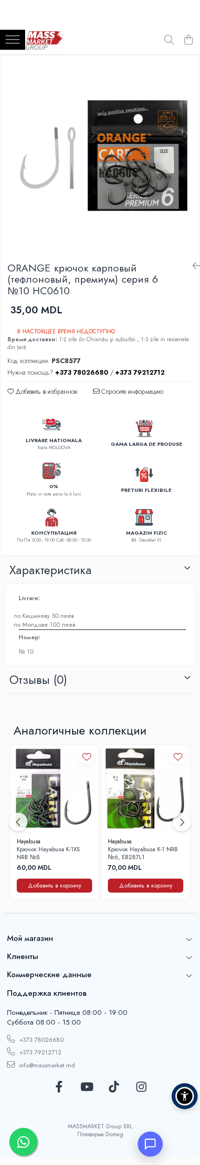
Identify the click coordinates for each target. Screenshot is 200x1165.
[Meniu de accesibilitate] (185, 1096)
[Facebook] (59, 1087)
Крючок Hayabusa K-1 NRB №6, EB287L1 (143, 853)
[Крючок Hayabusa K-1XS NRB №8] (54, 789)
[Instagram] (141, 1087)
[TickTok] (114, 1087)
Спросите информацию (131, 391)
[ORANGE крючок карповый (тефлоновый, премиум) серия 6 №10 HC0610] (100, 154)
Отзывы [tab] (38, 679)
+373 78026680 (40, 1039)
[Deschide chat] (150, 1144)
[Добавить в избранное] (87, 756)
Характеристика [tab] (50, 570)
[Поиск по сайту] (169, 40)
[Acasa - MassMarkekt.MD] (44, 40)
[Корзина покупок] (188, 40)
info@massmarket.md (46, 1065)
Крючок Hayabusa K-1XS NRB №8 (48, 853)
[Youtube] (86, 1087)
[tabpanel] (100, 154)
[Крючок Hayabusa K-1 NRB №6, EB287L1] (145, 789)
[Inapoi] (193, 266)
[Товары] (12, 40)
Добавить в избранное (45, 391)
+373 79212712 (39, 1052)
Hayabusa (28, 841)
